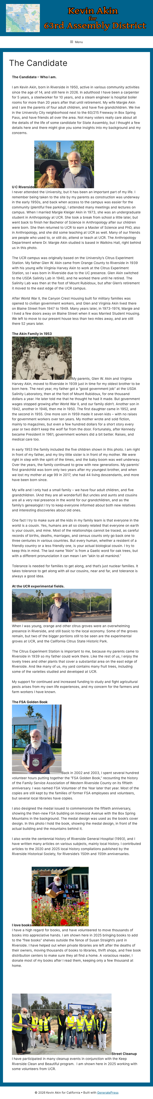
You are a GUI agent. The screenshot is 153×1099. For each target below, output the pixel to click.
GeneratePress (108, 1092)
